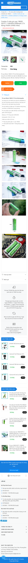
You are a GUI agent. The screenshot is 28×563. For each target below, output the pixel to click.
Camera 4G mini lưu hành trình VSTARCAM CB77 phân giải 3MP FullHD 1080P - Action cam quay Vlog (17, 374)
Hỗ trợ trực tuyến (14, 470)
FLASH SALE (8, 89)
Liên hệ (23, 346)
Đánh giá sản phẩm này (8, 28)
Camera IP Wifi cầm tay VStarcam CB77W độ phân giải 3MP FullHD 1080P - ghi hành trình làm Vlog (17, 364)
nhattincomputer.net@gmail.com (12, 553)
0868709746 (6, 515)
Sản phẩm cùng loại (8, 389)
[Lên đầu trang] (24, 558)
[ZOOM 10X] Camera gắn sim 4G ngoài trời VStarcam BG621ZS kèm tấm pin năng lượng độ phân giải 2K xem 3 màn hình (17, 343)
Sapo (17, 561)
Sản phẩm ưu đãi (7, 339)
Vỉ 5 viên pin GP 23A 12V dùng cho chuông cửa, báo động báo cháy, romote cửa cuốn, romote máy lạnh (18, 394)
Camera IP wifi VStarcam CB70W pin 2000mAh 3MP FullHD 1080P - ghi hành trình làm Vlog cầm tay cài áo (17, 354)
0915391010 (15, 464)
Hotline (7, 83)
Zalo (21, 83)
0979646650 (6, 503)
